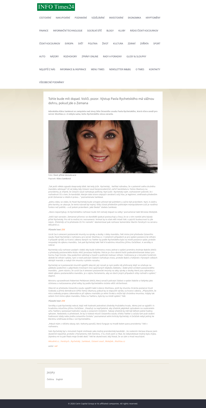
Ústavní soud (98, 341)
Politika (92, 43)
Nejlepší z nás (47, 69)
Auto (42, 56)
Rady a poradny (112, 56)
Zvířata (144, 43)
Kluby (121, 30)
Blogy (110, 30)
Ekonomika (134, 17)
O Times (140, 69)
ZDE (63, 229)
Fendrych (65, 341)
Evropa (69, 43)
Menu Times (97, 69)
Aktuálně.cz (53, 341)
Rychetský (75, 341)
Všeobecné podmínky (51, 82)
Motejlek (109, 341)
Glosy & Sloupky (136, 56)
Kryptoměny (153, 17)
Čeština (50, 379)
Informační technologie (67, 30)
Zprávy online (90, 56)
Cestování (45, 17)
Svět (80, 43)
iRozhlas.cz (120, 341)
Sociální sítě (94, 30)
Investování (116, 17)
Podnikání (81, 17)
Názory (54, 56)
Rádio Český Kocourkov (144, 30)
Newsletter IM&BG (120, 69)
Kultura (118, 43)
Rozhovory (70, 56)
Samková (86, 341)
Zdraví (131, 43)
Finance (43, 30)
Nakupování (63, 17)
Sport (156, 43)
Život (105, 43)
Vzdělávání (98, 17)
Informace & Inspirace (73, 69)
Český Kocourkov (49, 43)
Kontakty (154, 69)
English (59, 379)
